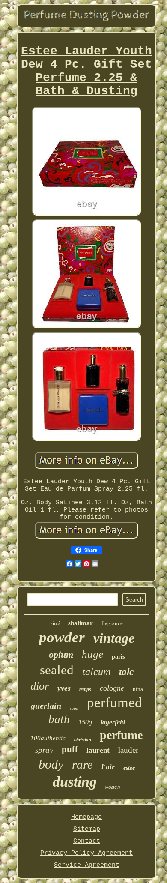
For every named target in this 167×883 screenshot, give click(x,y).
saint (74, 708)
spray (44, 749)
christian (82, 739)
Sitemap (86, 829)
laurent (98, 750)
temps (85, 689)
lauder (128, 749)
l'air (108, 767)
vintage (113, 638)
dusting (75, 782)
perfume (121, 735)
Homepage (86, 817)
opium (61, 654)
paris (118, 656)
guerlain (46, 705)
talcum (96, 671)
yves (64, 688)
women (112, 787)
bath (59, 719)
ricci (55, 623)
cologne (112, 688)
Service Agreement (86, 865)
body (51, 764)
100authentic (48, 738)
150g (85, 722)
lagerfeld (113, 722)
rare (82, 764)
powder (62, 637)
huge (92, 654)
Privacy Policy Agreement (86, 853)
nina (138, 689)
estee (129, 768)
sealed (57, 669)
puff (70, 749)
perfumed (114, 702)
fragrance (112, 623)
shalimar (80, 623)
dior (39, 686)
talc (126, 672)
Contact (86, 841)
